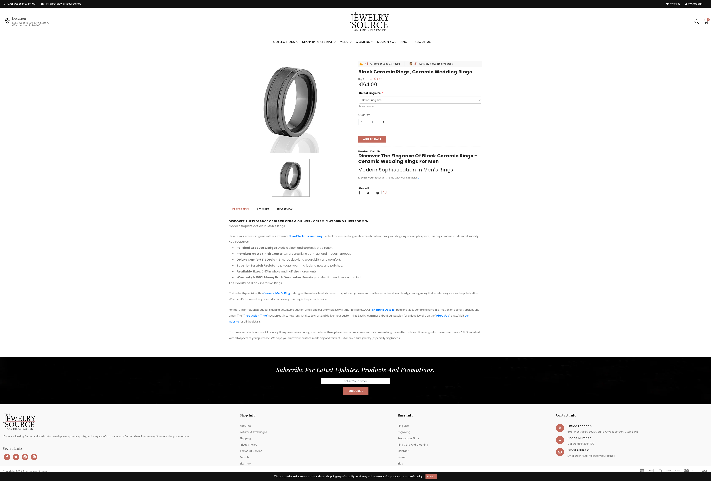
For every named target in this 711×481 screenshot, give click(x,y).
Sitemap (245, 463)
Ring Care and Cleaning (413, 445)
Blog (400, 463)
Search (244, 457)
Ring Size (403, 426)
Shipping (245, 438)
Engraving (404, 432)
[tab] (240, 209)
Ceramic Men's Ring (276, 293)
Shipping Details (383, 309)
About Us (442, 315)
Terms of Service (251, 451)
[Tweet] (368, 193)
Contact (403, 451)
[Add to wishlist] (383, 192)
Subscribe (355, 391)
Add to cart (372, 139)
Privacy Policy (248, 445)
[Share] (359, 193)
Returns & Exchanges (253, 432)
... (419, 177)
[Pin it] (377, 193)
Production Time (255, 315)
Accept (431, 476)
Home (401, 457)
